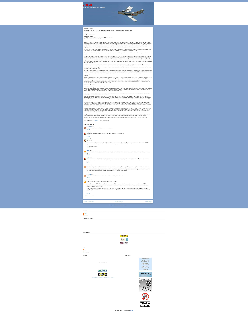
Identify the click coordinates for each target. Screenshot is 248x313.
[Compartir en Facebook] (107, 120)
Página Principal (119, 201)
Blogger (131, 310)
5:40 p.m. (88, 193)
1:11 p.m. (88, 136)
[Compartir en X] (105, 120)
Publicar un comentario (89, 196)
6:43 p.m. (88, 177)
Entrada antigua (148, 201)
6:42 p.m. (88, 171)
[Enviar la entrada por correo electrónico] (101, 120)
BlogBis (87, 4)
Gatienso (88, 179)
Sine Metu (89, 126)
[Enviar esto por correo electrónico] (103, 120)
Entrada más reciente (89, 201)
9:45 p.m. (88, 129)
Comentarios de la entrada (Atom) (120, 205)
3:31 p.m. (88, 154)
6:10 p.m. (88, 162)
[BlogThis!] (104, 120)
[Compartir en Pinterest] (108, 120)
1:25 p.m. (88, 147)
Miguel (88, 150)
